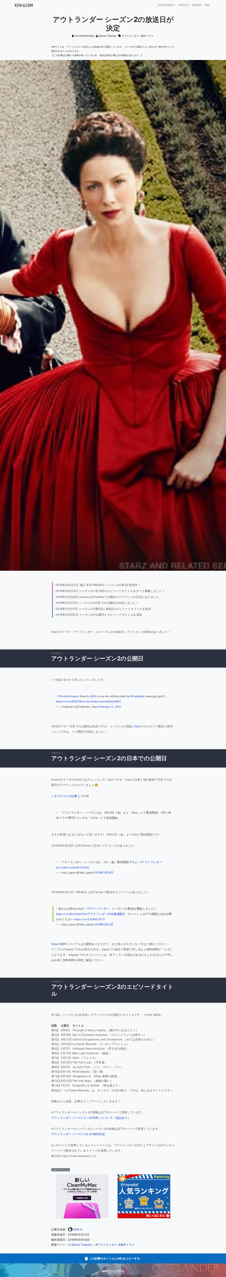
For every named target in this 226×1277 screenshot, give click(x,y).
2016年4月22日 (103, 924)
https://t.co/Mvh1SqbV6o (71, 913)
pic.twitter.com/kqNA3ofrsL (73, 867)
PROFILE (183, 5)
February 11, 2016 (110, 706)
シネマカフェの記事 (64, 796)
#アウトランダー (151, 862)
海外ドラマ (147, 36)
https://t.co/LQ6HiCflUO (90, 919)
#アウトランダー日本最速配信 (105, 913)
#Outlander (137, 696)
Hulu (138, 726)
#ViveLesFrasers (68, 696)
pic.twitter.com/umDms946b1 (103, 701)
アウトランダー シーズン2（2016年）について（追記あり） (90, 1117)
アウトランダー (130, 36)
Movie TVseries (108, 36)
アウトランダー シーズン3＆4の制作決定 (78, 1134)
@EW (93, 696)
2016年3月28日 (103, 872)
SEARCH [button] (197, 5)
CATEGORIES (165, 5)
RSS (207, 5)
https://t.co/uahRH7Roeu (70, 701)
